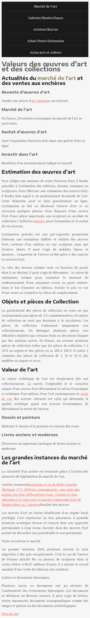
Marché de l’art (45, 6)
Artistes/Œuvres (45, 29)
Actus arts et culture (45, 52)
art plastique (41, 101)
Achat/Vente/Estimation (45, 41)
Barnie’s (39, 221)
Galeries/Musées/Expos (45, 17)
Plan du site (10, 614)
